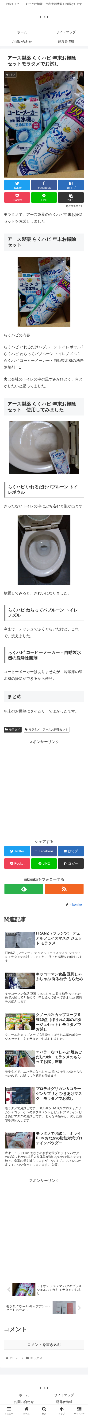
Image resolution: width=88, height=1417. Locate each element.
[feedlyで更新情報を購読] (23, 889)
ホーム (24, 1395)
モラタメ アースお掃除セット (48, 729)
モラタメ (14, 729)
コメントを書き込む (44, 1345)
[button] (79, 784)
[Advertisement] (44, 1228)
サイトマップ (64, 1395)
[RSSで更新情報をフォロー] (64, 889)
